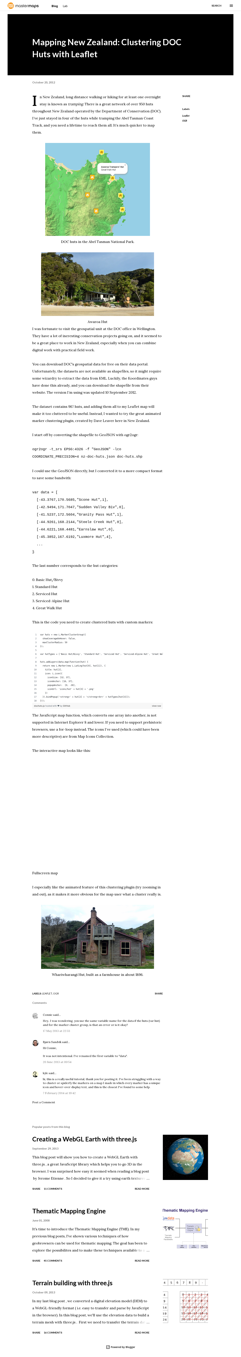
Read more (142, 1188)
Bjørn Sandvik (52, 1042)
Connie (47, 1015)
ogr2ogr (130, 435)
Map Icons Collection (95, 736)
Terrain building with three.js (72, 1283)
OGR (184, 120)
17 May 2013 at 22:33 (56, 1031)
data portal (138, 364)
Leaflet (185, 115)
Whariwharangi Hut (68, 974)
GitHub (66, 705)
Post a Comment (43, 1102)
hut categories (105, 565)
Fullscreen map (45, 873)
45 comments (53, 1260)
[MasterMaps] (24, 7)
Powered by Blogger (122, 1347)
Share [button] (186, 96)
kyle (45, 1073)
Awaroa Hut (97, 321)
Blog (55, 6)
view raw (156, 705)
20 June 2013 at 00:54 (57, 1062)
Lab (65, 6)
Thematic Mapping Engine (69, 1211)
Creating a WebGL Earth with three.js (84, 1139)
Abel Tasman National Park (111, 241)
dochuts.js (39, 705)
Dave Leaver (104, 420)
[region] (97, 668)
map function (69, 715)
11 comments (53, 1188)
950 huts (146, 104)
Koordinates (138, 378)
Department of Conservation (126, 111)
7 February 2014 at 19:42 (59, 1093)
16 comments (53, 1332)
